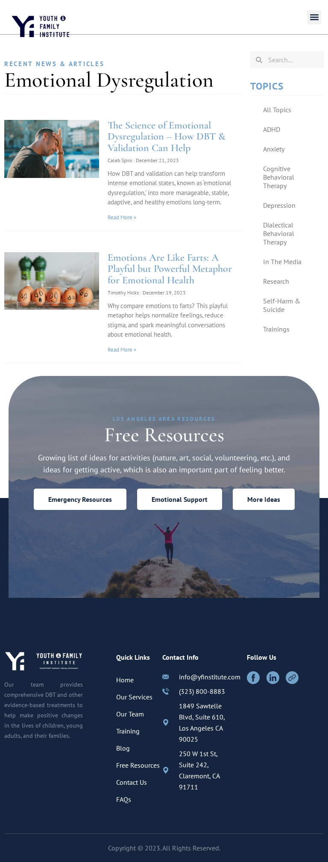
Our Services (134, 697)
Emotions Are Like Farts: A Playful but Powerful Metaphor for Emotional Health (170, 268)
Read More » (122, 217)
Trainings (276, 329)
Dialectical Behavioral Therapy (278, 233)
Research (276, 281)
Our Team (130, 714)
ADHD (271, 129)
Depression (279, 205)
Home (125, 680)
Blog (123, 748)
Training (128, 731)
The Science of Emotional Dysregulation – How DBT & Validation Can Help (167, 136)
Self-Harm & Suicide (281, 305)
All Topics (277, 109)
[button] (314, 17)
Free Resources (138, 765)
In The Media (282, 261)
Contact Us (131, 782)
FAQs (123, 799)
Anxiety (273, 149)
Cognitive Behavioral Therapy (278, 177)
